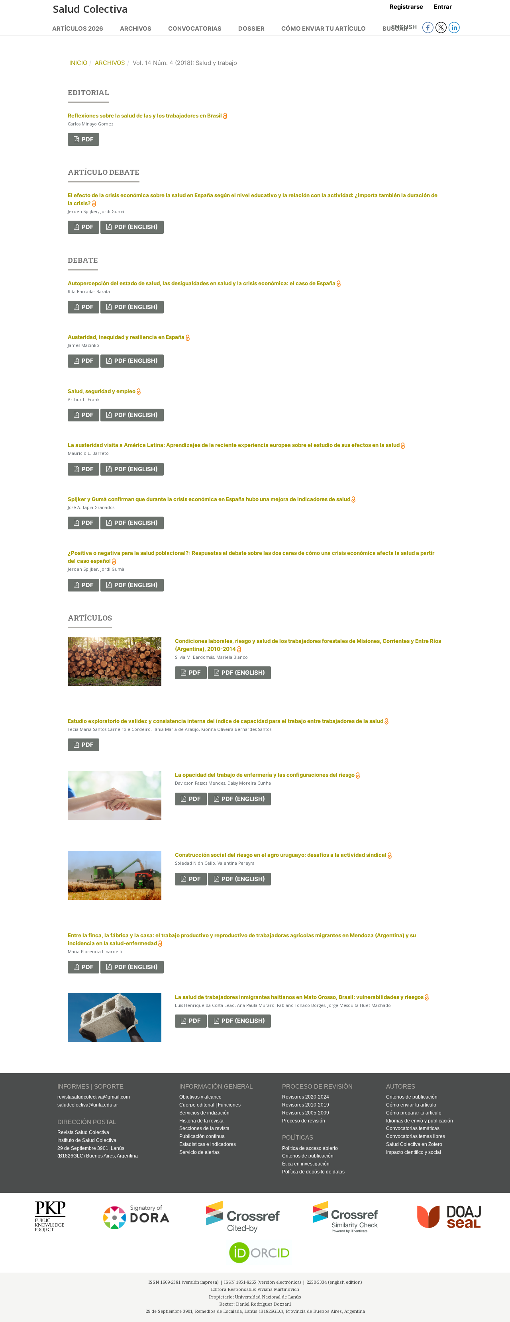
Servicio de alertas (199, 1152)
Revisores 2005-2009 (305, 1113)
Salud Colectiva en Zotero (414, 1144)
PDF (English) (135, 227)
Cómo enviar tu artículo (323, 28)
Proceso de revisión (303, 1121)
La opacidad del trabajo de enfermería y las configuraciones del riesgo (265, 775)
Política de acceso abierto (310, 1148)
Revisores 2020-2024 (305, 1097)
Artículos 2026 (77, 28)
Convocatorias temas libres (415, 1136)
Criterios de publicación (307, 1156)
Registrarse (406, 6)
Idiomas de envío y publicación (419, 1121)
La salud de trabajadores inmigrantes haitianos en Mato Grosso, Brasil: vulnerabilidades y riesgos (300, 997)
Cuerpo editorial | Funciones (210, 1105)
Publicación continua (202, 1136)
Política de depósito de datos (313, 1172)
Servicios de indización (204, 1113)
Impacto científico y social (413, 1152)
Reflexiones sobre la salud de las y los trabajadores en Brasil (145, 115)
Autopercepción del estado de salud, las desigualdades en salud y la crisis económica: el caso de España (202, 283)
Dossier (251, 28)
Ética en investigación (306, 1164)
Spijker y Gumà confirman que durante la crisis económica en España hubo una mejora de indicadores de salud (209, 499)
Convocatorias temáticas (412, 1128)
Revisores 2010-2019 (305, 1105)
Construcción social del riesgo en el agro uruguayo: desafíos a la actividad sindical (281, 855)
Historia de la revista (201, 1121)
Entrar (443, 6)
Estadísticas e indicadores (207, 1144)
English (404, 27)
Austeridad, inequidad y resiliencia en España (127, 337)
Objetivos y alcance (200, 1097)
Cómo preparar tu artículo (413, 1113)
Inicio (78, 63)
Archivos (135, 28)
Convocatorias (195, 28)
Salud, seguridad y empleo (102, 391)
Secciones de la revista (204, 1128)
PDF (87, 139)
